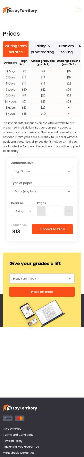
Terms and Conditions (18, 435)
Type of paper (21, 183)
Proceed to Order (52, 229)
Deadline (17, 203)
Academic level (22, 163)
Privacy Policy (12, 429)
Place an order (42, 292)
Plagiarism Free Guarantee (21, 447)
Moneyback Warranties (18, 453)
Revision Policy (12, 441)
